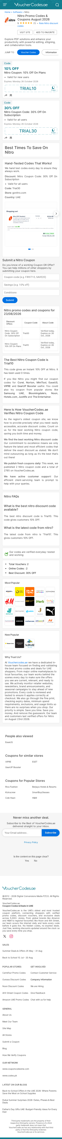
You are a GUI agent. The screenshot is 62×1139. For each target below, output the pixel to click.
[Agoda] (40, 591)
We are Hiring (37, 986)
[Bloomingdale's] (19, 611)
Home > (8, 12)
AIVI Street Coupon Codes (15, 993)
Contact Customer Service (43, 972)
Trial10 (28, 88)
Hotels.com (10, 396)
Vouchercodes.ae (18, 662)
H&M (34, 798)
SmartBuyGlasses (40, 792)
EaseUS (53, 382)
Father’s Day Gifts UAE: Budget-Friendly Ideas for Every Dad (29, 1110)
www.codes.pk (9, 1075)
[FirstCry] (50, 601)
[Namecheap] (50, 621)
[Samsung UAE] (19, 621)
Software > (18, 12)
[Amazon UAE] (9, 591)
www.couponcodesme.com (15, 1069)
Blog (4, 1048)
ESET (34, 761)
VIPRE (7, 386)
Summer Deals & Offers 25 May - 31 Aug (22, 951)
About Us (6, 1015)
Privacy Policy (31, 842)
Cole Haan (10, 798)
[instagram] (11, 936)
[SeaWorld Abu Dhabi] (29, 643)
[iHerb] (40, 601)
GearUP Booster (26, 386)
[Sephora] (50, 591)
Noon (54, 393)
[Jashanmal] (40, 611)
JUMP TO (9, 52)
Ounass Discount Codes (14, 979)
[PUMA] (50, 611)
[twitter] (4, 936)
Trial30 (28, 130)
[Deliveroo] (9, 611)
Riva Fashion (11, 786)
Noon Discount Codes (13, 986)
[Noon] (19, 591)
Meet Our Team (10, 1021)
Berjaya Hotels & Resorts (44, 786)
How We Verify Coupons (14, 1055)
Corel (21, 382)
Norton (30, 382)
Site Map (6, 1028)
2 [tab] (32, 249)
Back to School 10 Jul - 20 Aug (17, 957)
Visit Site (25, 32)
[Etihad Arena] (19, 643)
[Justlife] (29, 611)
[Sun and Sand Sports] (29, 601)
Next (56, 213)
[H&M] (9, 601)
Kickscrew (10, 792)
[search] (57, 4)
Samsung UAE (14, 393)
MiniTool (41, 382)
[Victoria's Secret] (19, 601)
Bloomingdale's (37, 393)
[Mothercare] (29, 621)
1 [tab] (29, 249)
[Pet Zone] (40, 621)
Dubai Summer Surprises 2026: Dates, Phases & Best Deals (28, 1101)
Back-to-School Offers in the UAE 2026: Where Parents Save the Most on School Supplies (29, 1092)
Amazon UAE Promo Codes (15, 999)
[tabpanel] (31, 210)
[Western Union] (9, 643)
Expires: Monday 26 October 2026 (21, 81)
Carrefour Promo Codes (14, 972)
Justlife (23, 396)
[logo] (31, 4)
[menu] (5, 4)
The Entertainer (42, 396)
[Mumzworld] (9, 621)
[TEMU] (29, 591)
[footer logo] (30, 888)
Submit (10, 300)
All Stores (7, 1035)
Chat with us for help (41, 999)
